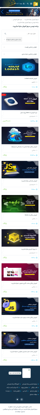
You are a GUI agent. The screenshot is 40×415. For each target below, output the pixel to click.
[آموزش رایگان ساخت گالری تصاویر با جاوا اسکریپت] (20, 272)
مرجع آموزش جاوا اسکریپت (30, 409)
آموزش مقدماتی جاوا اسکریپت (29, 181)
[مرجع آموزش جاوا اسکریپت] (36, 4)
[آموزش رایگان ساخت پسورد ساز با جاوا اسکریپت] (20, 306)
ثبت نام (16, 3)
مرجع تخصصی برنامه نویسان (29, 384)
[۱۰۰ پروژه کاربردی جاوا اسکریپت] (20, 238)
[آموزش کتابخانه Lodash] (20, 67)
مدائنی (34, 150)
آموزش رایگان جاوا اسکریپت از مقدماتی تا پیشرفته (24, 147)
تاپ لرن (25, 391)
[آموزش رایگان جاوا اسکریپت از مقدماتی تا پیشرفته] (20, 135)
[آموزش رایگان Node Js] (20, 203)
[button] (37, 12)
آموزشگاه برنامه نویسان (13, 384)
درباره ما (8, 391)
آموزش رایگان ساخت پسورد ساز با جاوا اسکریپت (24, 317)
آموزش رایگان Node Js (31, 215)
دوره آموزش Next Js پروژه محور (28, 113)
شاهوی (34, 82)
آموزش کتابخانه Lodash (31, 78)
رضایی (34, 219)
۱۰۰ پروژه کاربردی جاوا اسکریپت (29, 249)
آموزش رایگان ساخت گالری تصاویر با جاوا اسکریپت (24, 283)
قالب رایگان (34, 387)
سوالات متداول (33, 394)
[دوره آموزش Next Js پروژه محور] (20, 101)
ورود (21, 3)
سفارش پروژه (24, 387)
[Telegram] (17, 399)
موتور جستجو (33, 391)
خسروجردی (33, 116)
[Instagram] (21, 399)
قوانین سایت (16, 391)
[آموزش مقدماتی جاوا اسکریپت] (20, 169)
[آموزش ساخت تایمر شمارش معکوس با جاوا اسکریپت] (20, 340)
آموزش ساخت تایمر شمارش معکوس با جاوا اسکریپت (23, 352)
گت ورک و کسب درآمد (12, 387)
